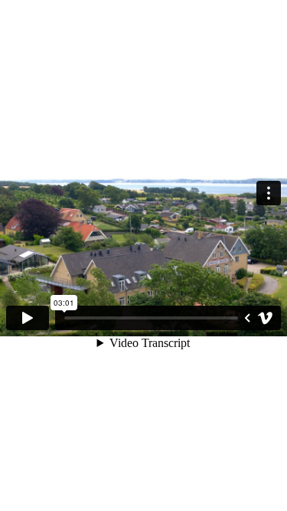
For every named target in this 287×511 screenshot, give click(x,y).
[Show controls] (247, 318)
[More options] (268, 193)
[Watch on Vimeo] (265, 318)
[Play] (27, 318)
